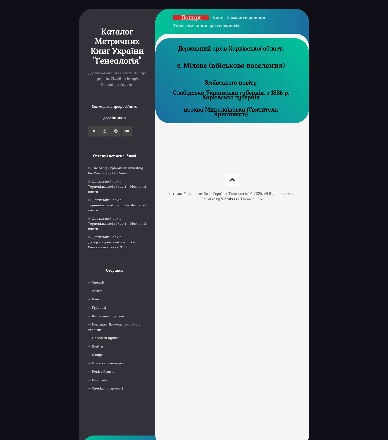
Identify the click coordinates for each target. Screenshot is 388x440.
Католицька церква (108, 316)
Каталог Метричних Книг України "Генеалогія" (117, 46)
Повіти (97, 346)
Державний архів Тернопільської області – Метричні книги (117, 186)
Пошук (97, 355)
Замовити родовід (246, 17)
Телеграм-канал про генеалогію (206, 25)
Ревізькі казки (104, 372)
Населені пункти (106, 338)
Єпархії (98, 282)
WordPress (230, 199)
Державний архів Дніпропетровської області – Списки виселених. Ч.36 (111, 242)
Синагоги (100, 380)
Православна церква (109, 363)
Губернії (99, 308)
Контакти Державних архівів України (114, 327)
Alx (259, 199)
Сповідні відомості (107, 388)
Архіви (98, 291)
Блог (95, 299)
